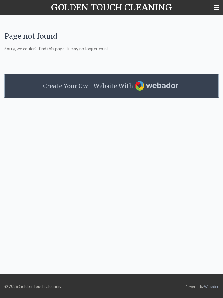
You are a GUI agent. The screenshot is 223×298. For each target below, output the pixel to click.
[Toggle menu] (216, 7)
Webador (211, 286)
